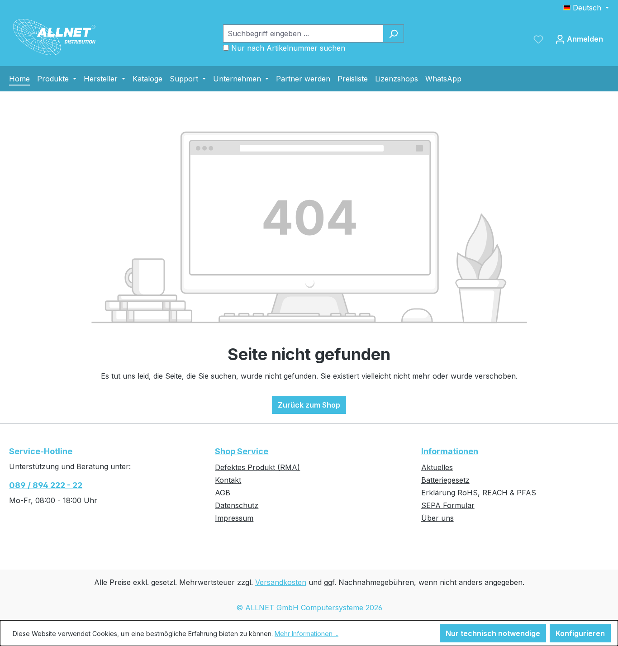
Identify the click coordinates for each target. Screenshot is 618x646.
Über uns (437, 517)
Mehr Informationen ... (306, 633)
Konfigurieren (580, 633)
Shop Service (241, 451)
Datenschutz (236, 505)
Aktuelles (437, 467)
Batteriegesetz (445, 479)
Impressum (234, 517)
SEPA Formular (448, 505)
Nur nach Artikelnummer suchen (288, 47)
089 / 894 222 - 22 (45, 485)
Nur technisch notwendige (493, 633)
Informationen (449, 451)
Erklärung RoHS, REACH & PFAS (478, 492)
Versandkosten (280, 582)
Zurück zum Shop (309, 404)
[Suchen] (393, 33)
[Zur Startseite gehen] (54, 37)
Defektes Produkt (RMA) (257, 467)
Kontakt (228, 479)
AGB (222, 492)
